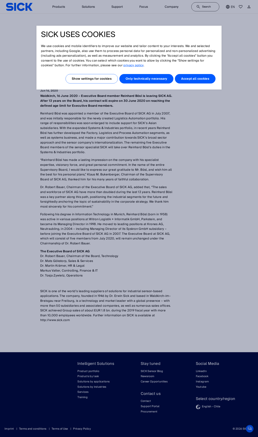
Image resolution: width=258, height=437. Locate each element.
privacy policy (133, 65)
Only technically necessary (146, 78)
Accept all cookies (195, 78)
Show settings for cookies (92, 78)
